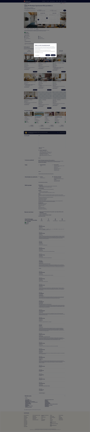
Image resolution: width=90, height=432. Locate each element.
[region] (45, 50)
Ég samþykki (53, 55)
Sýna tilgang (37, 55)
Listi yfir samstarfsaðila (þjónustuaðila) (39, 52)
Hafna (48, 55)
